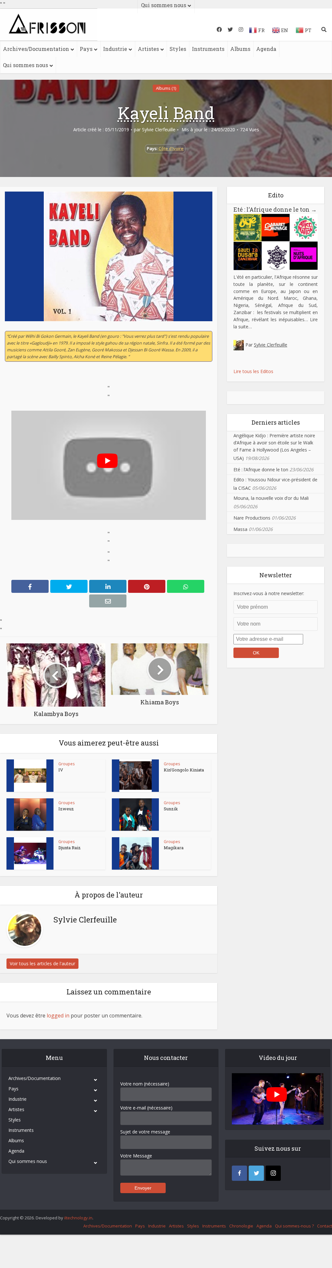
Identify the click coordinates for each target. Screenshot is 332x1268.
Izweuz (66, 809)
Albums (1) (166, 88)
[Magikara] (135, 853)
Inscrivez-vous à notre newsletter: (268, 593)
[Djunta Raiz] (30, 853)
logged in (58, 1015)
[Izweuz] (30, 814)
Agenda (266, 48)
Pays (86, 48)
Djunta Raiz (69, 848)
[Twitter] (256, 1173)
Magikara (174, 848)
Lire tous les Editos (253, 371)
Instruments (208, 48)
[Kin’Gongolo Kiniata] (135, 775)
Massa (240, 529)
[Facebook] (239, 1173)
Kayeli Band (166, 113)
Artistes (148, 48)
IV (60, 770)
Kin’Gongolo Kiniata (184, 770)
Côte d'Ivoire (171, 148)
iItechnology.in (78, 1218)
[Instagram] (273, 1173)
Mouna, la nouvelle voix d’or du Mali (271, 498)
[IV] (30, 775)
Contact (324, 1226)
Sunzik (171, 809)
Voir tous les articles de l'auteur (42, 963)
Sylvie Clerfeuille (158, 130)
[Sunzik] (135, 814)
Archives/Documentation (36, 48)
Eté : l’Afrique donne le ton (275, 209)
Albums (240, 48)
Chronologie (241, 1226)
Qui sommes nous (25, 65)
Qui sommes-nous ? (294, 1226)
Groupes (66, 764)
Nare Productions (251, 518)
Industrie (115, 48)
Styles (178, 48)
